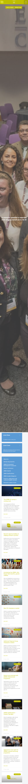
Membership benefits (9, 461)
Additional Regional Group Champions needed (11, 641)
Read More (6, 514)
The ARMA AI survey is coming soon (10, 500)
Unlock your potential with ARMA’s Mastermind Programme (11, 677)
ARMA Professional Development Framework (10, 465)
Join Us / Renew (9, 7)
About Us (6, 459)
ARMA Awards (7, 471)
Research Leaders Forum (10, 482)
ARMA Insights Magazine (10, 476)
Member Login (18, 7)
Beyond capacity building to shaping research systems (11, 534)
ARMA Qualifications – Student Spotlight (10, 713)
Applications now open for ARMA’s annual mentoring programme (11, 751)
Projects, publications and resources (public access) (10, 479)
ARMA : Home (5, 2)
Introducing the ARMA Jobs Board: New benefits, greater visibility (12, 574)
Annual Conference (8, 468)
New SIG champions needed (11, 608)
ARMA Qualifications (9, 473)
